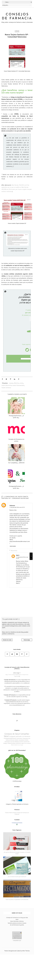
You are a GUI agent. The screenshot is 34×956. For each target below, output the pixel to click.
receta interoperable (18, 385)
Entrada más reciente (7, 640)
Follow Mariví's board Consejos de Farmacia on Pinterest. (17, 813)
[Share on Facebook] (2, 379)
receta (21, 383)
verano (15, 745)
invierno (21, 741)
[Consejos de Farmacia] (17, 824)
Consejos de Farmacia (17, 822)
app (23, 743)
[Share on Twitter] (6, 379)
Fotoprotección (26, 738)
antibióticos (19, 743)
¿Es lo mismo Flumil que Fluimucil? (17, 876)
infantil (26, 740)
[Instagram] (17, 654)
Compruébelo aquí (17, 940)
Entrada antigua (27, 640)
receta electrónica (7, 385)
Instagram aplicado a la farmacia (19, 736)
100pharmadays (11, 743)
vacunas (19, 738)
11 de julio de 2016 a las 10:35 (17, 507)
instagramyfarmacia (10, 738)
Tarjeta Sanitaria (6, 387)
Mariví (17, 555)
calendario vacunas (9, 741)
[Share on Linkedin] (14, 379)
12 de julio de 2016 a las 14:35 (22, 557)
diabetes (17, 741)
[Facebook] (7, 654)
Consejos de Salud (12, 734)
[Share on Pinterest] (10, 379)
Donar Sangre (20, 745)
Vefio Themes (26, 951)
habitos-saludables (19, 740)
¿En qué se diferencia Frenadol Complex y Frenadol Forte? (17, 853)
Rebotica (16, 383)
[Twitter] (12, 654)
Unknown (12, 505)
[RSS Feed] (27, 654)
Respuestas (14, 550)
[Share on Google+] (19, 379)
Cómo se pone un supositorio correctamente (17, 899)
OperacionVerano (10, 740)
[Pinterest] (22, 654)
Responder (13, 546)
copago (17, 31)
